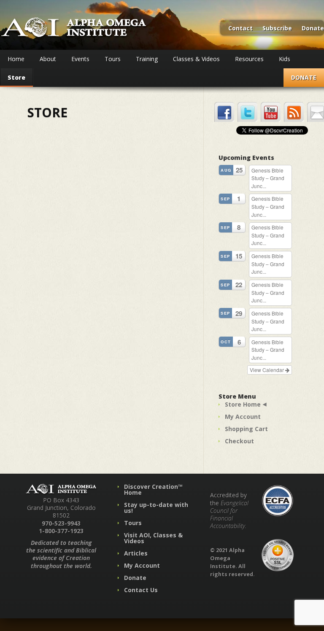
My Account (243, 417)
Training (147, 59)
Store (16, 77)
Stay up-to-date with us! (156, 508)
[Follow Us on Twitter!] (247, 112)
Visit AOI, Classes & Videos (153, 538)
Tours (113, 59)
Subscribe (277, 28)
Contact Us (141, 590)
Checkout (239, 441)
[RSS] (294, 112)
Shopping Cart (246, 429)
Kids (284, 59)
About (48, 59)
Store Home (243, 404)
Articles (136, 553)
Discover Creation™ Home (153, 489)
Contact (240, 28)
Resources (249, 59)
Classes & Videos (196, 59)
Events (80, 59)
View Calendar (267, 369)
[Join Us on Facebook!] (224, 112)
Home (16, 59)
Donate (313, 28)
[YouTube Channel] (271, 112)
